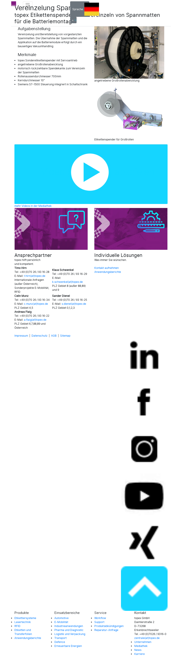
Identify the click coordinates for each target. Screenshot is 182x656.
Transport (60, 638)
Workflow (100, 618)
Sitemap (65, 336)
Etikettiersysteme (25, 618)
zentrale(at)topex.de (147, 638)
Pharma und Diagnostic (68, 630)
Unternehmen (142, 642)
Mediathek (141, 646)
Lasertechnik (22, 622)
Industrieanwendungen (68, 626)
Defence (59, 642)
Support (99, 622)
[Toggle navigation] (27, 4)
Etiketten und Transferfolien (23, 632)
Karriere (139, 654)
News (137, 650)
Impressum (21, 336)
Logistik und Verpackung (69, 634)
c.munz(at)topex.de (36, 304)
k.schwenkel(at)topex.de (67, 282)
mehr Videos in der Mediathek (33, 206)
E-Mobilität (61, 622)
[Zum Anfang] (144, 589)
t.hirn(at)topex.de (34, 276)
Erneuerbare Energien (68, 646)
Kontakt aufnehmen (106, 268)
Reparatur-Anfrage (106, 630)
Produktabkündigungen (109, 626)
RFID (17, 626)
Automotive (61, 618)
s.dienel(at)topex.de (74, 304)
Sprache (78, 9)
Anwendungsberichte (107, 272)
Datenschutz (39, 336)
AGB (54, 336)
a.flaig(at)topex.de (35, 320)
